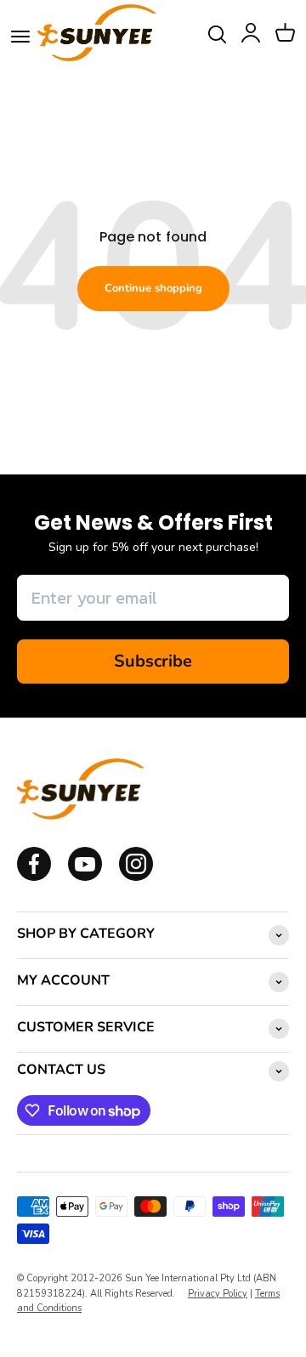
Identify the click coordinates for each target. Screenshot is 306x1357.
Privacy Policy (217, 1293)
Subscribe (153, 661)
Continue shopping (153, 288)
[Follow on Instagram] (85, 877)
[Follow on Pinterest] (136, 877)
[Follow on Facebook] (34, 877)
